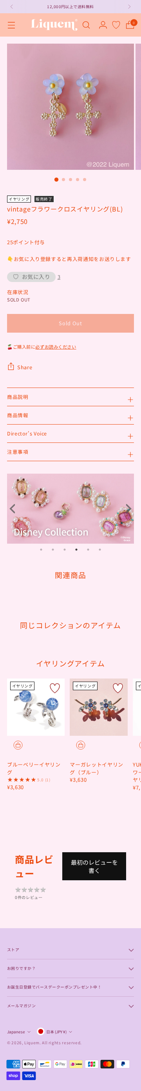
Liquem (32, 1042)
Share (24, 367)
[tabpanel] (70, 509)
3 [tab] (65, 549)
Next (126, 509)
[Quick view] (18, 745)
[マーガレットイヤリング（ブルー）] (98, 707)
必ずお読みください (55, 347)
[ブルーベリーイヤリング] (36, 707)
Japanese (16, 1032)
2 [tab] (53, 549)
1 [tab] (41, 549)
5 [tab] (88, 549)
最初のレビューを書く (94, 866)
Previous (15, 509)
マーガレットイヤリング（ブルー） (96, 768)
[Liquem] (54, 25)
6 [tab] (100, 549)
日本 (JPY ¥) (56, 1032)
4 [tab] (76, 549)
